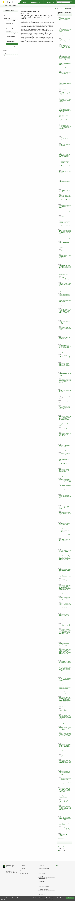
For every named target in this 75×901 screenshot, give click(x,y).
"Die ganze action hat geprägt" (64, 242)
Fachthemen (6, 55)
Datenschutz (24, 870)
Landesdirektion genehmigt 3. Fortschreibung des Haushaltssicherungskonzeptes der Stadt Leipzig (64, 46)
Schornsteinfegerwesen (43, 892)
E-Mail (58, 865)
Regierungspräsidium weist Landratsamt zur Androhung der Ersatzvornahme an (65, 570)
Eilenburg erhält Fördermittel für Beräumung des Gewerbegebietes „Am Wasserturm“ (64, 51)
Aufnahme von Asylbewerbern (44, 868)
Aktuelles (6, 13)
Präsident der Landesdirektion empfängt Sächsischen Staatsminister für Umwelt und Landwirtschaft (65, 278)
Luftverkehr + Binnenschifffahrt (44, 889)
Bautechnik (41, 871)
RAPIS (40, 891)
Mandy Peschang (62, 846)
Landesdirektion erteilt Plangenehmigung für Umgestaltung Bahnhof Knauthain (65, 206)
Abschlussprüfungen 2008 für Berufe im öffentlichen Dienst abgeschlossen (65, 256)
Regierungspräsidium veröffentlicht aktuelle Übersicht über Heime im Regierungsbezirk (64, 620)
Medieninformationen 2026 (10, 20)
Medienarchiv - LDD (9, 28)
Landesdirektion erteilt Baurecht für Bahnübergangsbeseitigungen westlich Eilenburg (65, 120)
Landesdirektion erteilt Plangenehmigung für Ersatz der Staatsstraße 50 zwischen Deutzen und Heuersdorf (65, 200)
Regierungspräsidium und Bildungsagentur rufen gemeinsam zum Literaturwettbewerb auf (65, 723)
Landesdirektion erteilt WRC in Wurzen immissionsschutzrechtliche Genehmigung (65, 133)
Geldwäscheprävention (43, 878)
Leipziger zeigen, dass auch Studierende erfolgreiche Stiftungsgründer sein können (65, 100)
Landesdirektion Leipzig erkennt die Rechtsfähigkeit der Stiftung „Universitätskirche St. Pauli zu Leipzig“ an (65, 24)
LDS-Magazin (41, 865)
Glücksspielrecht (42, 881)
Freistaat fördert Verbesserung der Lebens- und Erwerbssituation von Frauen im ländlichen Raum (64, 273)
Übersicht (23, 865)
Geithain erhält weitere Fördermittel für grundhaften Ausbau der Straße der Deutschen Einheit (64, 407)
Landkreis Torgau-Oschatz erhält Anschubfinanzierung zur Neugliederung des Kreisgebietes (65, 818)
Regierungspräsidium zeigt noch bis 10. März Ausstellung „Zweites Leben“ (65, 801)
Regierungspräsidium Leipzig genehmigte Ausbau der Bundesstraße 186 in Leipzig (65, 328)
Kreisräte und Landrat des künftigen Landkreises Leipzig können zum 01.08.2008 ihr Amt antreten (65, 374)
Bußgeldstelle (41, 875)
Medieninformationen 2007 (11, 46)
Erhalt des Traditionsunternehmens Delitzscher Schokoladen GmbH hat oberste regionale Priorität (65, 317)
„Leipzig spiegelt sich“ (62, 89)
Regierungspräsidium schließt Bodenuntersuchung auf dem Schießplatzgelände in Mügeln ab (64, 364)
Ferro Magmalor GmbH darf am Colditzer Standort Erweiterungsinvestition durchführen (65, 679)
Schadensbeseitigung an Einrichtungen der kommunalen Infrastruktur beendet (65, 284)
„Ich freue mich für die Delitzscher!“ (65, 181)
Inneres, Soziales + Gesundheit (44, 883)
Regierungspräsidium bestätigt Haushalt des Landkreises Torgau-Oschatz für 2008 (65, 434)
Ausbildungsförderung (42, 870)
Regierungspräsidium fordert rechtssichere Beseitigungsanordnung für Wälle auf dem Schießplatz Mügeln (65, 745)
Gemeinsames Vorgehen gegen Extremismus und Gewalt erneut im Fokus (65, 496)
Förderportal (41, 876)
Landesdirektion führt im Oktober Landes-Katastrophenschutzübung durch (64, 295)
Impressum (23, 868)
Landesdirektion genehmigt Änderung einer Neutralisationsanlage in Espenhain (65, 30)
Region (5, 53)
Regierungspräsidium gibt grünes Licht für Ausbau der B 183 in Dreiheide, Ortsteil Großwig (64, 598)
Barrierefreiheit (24, 871)
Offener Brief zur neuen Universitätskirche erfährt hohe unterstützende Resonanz (65, 166)
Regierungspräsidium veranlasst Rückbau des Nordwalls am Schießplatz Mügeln (65, 766)
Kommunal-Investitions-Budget (44, 886)
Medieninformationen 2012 (11, 33)
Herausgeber (5, 863)
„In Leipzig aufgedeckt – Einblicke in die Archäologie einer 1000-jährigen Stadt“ (65, 238)
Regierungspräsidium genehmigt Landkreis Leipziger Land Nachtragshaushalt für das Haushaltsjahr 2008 (65, 480)
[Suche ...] (71, 2)
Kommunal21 (41, 884)
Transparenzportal (42, 894)
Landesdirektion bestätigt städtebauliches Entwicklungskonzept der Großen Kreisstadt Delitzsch (65, 110)
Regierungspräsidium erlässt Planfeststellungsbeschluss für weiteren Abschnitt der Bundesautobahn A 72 (65, 761)
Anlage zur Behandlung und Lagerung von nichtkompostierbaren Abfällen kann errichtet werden (64, 155)
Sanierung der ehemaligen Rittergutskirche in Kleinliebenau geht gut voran (65, 783)
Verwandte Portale (41, 863)
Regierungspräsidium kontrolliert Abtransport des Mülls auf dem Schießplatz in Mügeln (64, 470)
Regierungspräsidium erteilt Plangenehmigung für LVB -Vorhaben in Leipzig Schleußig (65, 507)
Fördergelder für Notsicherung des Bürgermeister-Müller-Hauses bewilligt (64, 19)
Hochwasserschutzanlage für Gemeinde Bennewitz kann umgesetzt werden (64, 177)
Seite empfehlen (59, 863)
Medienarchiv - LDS (9, 23)
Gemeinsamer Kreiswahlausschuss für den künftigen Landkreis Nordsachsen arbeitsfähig (65, 728)
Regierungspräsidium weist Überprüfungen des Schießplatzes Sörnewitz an (65, 751)
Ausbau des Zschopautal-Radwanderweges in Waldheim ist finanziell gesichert (65, 513)
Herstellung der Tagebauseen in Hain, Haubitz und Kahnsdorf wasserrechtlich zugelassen (64, 186)
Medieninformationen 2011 (11, 36)
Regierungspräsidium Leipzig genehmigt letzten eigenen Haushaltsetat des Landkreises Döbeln (65, 796)
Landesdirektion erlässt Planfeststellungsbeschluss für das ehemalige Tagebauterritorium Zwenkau (65, 40)
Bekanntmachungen (42, 873)
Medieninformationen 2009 (11, 41)
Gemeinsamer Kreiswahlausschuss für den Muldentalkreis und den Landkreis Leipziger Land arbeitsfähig (65, 734)
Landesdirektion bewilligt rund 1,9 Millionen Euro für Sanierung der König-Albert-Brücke (64, 290)
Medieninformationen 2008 (11, 44)
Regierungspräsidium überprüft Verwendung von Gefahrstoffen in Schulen (65, 424)
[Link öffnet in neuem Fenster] (8, 2)
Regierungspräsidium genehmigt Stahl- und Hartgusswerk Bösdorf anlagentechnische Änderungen (64, 692)
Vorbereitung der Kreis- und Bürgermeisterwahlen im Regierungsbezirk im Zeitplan (65, 739)
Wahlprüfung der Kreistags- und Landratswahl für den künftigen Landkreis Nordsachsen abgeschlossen (65, 346)
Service (22, 863)
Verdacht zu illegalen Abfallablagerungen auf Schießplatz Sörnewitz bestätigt (64, 212)
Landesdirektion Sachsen (10, 5)
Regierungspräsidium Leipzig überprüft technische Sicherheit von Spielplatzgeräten (64, 710)
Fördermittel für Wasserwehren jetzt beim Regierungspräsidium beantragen (65, 580)
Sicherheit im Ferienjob (62, 450)
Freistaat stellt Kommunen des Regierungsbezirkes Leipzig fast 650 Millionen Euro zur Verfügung (65, 644)
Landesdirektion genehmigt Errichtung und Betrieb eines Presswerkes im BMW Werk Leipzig (65, 322)
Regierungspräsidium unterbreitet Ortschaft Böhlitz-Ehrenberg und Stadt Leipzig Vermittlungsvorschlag (65, 490)
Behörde (5, 50)
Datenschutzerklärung (26, 897)
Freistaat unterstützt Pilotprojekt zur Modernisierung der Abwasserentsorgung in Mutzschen (65, 149)
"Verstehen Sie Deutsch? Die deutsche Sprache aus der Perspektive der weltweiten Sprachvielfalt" (64, 518)
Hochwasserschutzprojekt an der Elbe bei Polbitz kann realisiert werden (64, 459)
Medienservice (7, 18)
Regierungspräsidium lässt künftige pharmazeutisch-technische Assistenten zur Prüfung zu (65, 502)
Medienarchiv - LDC (9, 26)
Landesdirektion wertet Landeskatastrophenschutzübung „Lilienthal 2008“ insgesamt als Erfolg (65, 161)
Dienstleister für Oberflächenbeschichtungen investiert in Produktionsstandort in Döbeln (65, 464)
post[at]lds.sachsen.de (13, 872)
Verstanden (70, 897)
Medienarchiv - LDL (9, 31)
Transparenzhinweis (25, 873)
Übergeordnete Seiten (67, 5)
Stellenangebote (7, 15)
